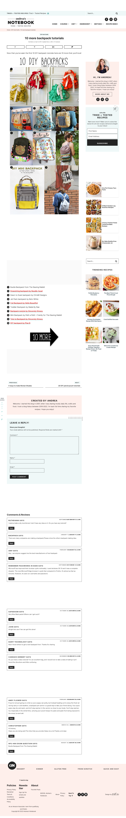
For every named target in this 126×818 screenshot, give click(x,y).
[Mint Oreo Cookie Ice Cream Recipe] (111, 342)
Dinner (39, 769)
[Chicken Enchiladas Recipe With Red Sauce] (94, 316)
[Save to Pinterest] (35, 47)
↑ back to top (23, 780)
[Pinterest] (111, 19)
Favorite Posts (35, 789)
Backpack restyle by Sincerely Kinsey (26, 311)
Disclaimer (10, 792)
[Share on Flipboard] (73, 47)
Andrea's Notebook (21, 22)
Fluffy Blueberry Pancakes (93, 294)
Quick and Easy (111, 769)
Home (54, 24)
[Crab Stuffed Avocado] (111, 316)
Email (12, 467)
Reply (11, 528)
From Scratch (85, 769)
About (57, 794)
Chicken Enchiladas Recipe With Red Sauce (93, 320)
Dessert (21, 769)
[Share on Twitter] (2, 412)
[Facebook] (106, 19)
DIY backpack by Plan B (20, 323)
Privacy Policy (11, 789)
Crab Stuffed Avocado (111, 319)
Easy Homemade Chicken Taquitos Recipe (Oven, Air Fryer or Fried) (93, 348)
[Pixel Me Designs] (115, 794)
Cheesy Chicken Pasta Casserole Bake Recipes (109, 224)
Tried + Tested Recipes (27, 13)
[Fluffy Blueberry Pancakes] (94, 289)
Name (12, 458)
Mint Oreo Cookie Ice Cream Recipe (111, 346)
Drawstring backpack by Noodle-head (26, 291)
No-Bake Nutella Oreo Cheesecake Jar (109, 242)
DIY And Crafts (44, 34)
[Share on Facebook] (16, 47)
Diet (74, 24)
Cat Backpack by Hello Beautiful (24, 303)
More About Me (102, 94)
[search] (116, 13)
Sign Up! (22, 792)
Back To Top (71, 794)
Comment (14, 435)
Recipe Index (112, 24)
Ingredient (85, 24)
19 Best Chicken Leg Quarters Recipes (108, 206)
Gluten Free (60, 769)
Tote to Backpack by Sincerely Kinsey (26, 319)
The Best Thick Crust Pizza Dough (111, 294)
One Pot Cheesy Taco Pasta (109, 188)
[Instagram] (115, 19)
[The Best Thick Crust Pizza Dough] (111, 289)
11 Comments (57, 42)
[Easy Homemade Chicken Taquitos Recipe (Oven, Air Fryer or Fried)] (94, 342)
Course (63, 24)
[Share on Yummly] (54, 47)
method (98, 24)
